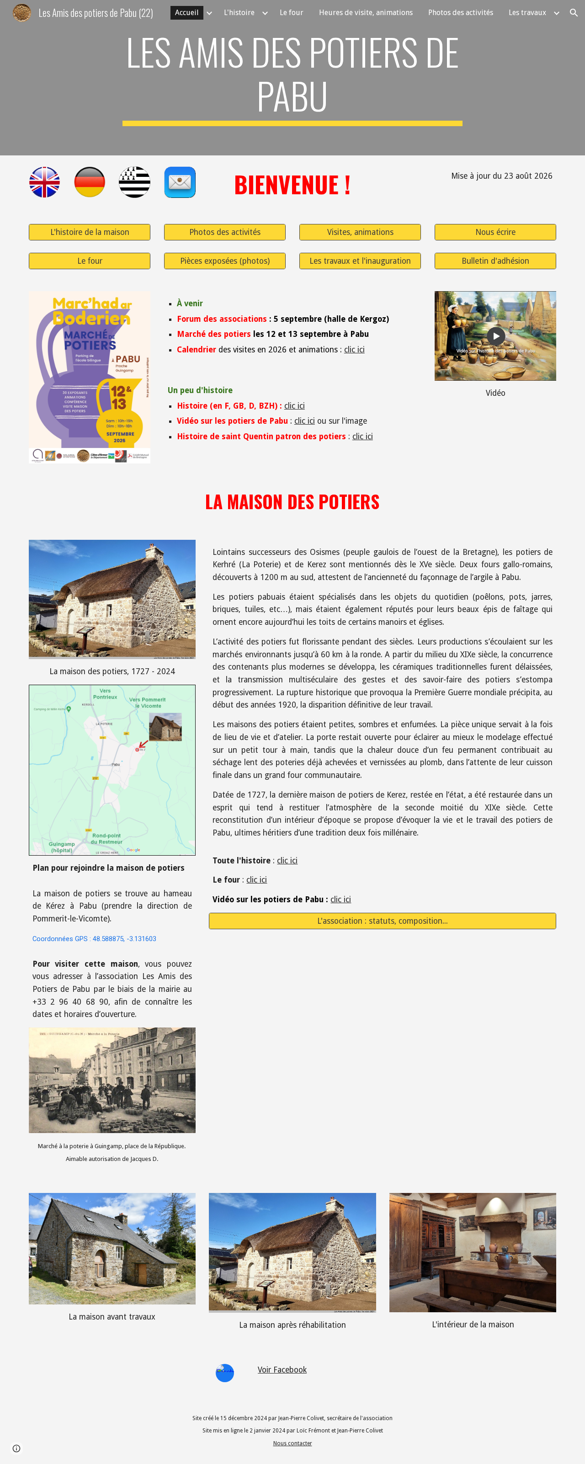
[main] (292, 78)
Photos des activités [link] (460, 12)
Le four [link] (291, 12)
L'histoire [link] (239, 12)
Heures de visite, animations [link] (366, 12)
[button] (574, 13)
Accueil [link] (187, 12)
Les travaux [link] (527, 12)
